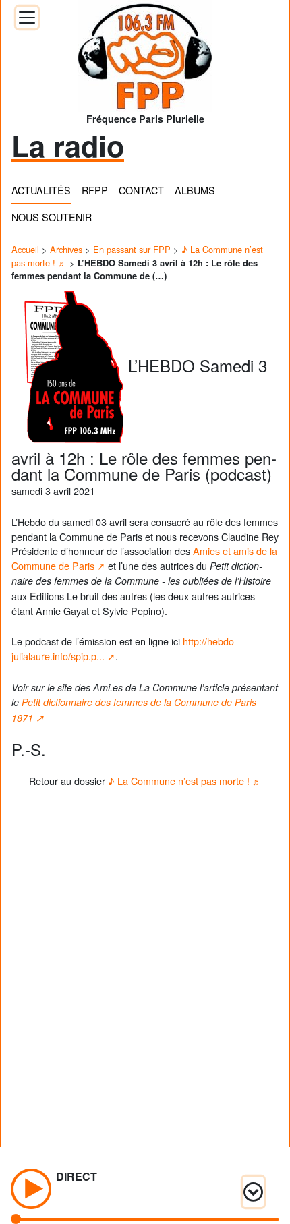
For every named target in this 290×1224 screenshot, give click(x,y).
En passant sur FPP (132, 249)
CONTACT (141, 190)
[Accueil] (145, 51)
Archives (66, 249)
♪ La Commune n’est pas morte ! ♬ (185, 781)
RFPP (95, 190)
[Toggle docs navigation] (27, 17)
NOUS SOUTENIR (51, 217)
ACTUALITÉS (41, 190)
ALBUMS (195, 190)
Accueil (25, 249)
